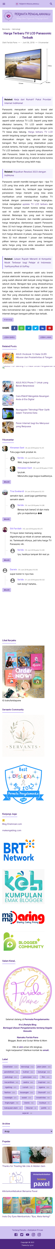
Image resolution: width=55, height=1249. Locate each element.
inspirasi (43, 1082)
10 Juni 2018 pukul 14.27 (34, 458)
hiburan (31, 1108)
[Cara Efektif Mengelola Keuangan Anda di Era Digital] (8, 400)
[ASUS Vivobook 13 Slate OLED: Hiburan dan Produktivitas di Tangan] (8, 358)
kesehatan (10, 1067)
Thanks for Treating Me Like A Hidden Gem (23, 1166)
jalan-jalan (43, 1067)
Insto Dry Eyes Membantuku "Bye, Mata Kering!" (26, 1216)
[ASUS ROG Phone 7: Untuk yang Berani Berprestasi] (8, 386)
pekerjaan (29, 1077)
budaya (44, 1103)
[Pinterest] (49, 328)
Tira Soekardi (17, 491)
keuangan (26, 1092)
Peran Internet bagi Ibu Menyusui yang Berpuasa (32, 425)
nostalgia (10, 1097)
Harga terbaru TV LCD (40, 132)
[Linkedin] (42, 328)
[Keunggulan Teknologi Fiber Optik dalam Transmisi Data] (8, 413)
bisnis (28, 1103)
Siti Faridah (16, 528)
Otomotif (43, 1092)
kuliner (28, 1072)
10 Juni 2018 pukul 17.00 (43, 468)
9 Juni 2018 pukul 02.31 (35, 492)
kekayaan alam (12, 1108)
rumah (27, 1087)
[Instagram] (33, 1235)
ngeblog (10, 1087)
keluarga (44, 1072)
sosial (26, 1097)
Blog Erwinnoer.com (12, 824)
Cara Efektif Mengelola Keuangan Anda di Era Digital (32, 398)
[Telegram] (28, 328)
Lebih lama (45, 337)
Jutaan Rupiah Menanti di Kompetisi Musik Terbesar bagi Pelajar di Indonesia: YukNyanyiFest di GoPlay (27, 263)
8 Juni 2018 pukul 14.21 (34, 448)
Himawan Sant (17, 447)
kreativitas (43, 1097)
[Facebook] (14, 328)
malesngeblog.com (11, 830)
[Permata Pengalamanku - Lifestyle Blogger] (27, 3)
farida (21, 458)
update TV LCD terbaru (35, 204)
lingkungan (11, 1103)
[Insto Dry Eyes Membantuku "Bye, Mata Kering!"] (27, 1213)
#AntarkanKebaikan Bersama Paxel (19, 1191)
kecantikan (11, 1082)
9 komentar (43, 42)
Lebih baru (9, 337)
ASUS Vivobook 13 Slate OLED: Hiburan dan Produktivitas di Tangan (34, 356)
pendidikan (11, 1072)
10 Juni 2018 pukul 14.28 (34, 505)
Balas (6, 482)
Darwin (13, 569)
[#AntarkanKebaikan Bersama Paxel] (27, 1187)
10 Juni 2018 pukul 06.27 (32, 529)
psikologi (10, 1077)
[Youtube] (27, 1235)
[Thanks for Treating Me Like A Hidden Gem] (27, 1162)
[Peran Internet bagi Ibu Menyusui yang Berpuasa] (8, 427)
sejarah (27, 1113)
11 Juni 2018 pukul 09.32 (34, 580)
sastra (28, 1082)
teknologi (8, 320)
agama (44, 1087)
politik (45, 1108)
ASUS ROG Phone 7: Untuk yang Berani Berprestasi (32, 384)
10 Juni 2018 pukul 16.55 (28, 570)
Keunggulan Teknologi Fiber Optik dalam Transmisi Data (33, 411)
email (46, 1050)
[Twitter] (21, 328)
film (45, 1077)
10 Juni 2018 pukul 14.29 (34, 550)
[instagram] (39, 1235)
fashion (9, 1092)
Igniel (31, 1245)
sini (21, 1047)
